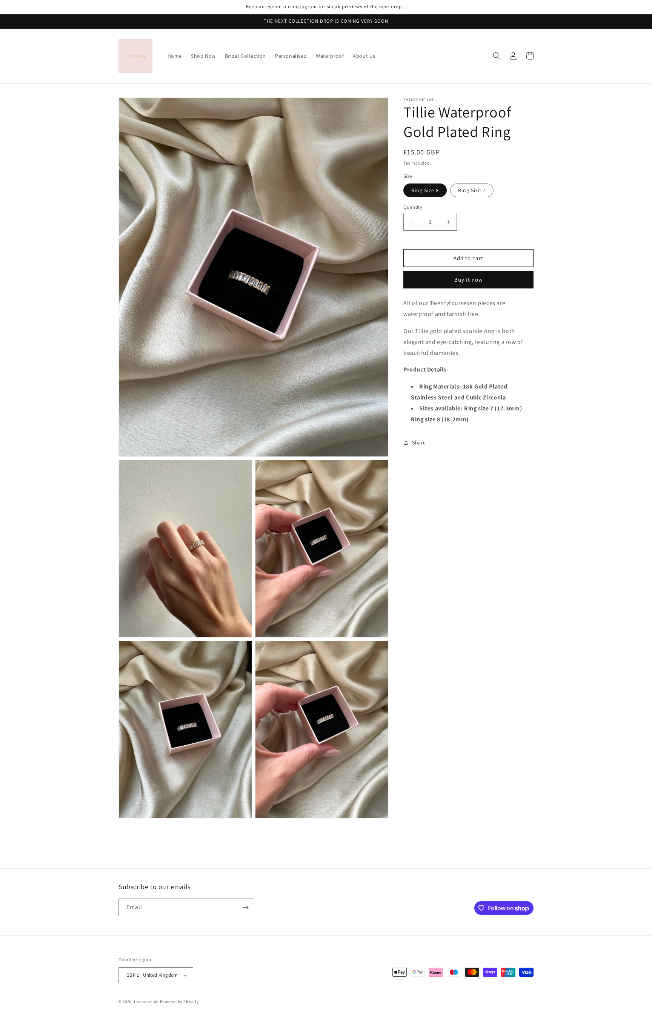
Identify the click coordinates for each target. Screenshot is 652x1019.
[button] (496, 56)
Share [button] (419, 442)
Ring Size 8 (425, 190)
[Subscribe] (245, 907)
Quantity (412, 207)
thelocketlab (146, 1001)
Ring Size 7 (472, 190)
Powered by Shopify (179, 1001)
